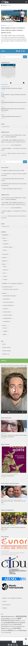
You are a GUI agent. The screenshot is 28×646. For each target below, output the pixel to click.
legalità (16, 626)
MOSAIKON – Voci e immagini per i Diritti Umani (12, 283)
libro (24, 626)
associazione (21, 616)
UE (4, 632)
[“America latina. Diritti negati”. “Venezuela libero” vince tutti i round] (14, 492)
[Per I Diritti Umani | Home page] (6, 2)
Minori (4, 334)
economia (20, 620)
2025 (13, 77)
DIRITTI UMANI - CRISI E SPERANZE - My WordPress (13, 140)
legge (18, 626)
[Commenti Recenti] (17, 83)
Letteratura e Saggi (7, 247)
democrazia (14, 618)
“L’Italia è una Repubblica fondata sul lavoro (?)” (11, 116)
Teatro (4, 250)
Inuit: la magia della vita (16, 145)
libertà (21, 626)
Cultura (3, 238)
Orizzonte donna (6, 312)
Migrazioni (3, 25)
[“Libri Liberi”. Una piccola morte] (14, 460)
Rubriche (4, 293)
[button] (14, 390)
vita (10, 632)
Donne (4, 328)
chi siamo (4, 601)
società (20, 630)
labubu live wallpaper (6, 148)
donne (17, 620)
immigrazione (11, 624)
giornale (6, 622)
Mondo (2, 92)
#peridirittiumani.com (7, 616)
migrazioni (7, 628)
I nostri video (5, 254)
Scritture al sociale (5, 86)
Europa (4, 276)
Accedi (4, 344)
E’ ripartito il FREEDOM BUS (10, 137)
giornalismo (11, 622)
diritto (15, 620)
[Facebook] (17, 51)
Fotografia (5, 244)
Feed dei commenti (6, 350)
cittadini (7, 618)
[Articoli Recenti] (4, 83)
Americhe (5, 270)
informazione (18, 624)
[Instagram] (21, 51)
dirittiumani (4, 620)
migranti (3, 628)
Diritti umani (10, 620)
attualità (3, 618)
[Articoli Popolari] (11, 83)
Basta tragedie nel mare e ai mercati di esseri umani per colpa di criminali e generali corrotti (13, 30)
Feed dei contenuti (6, 347)
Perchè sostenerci (6, 604)
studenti (2, 632)
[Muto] (22, 412)
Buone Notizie (6, 299)
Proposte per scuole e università (10, 289)
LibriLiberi (5, 308)
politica (10, 630)
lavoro (13, 626)
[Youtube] (24, 51)
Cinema (5, 240)
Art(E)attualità (5, 235)
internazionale (4, 626)
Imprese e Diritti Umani (8, 305)
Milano (11, 628)
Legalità (5, 331)
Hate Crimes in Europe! (8, 302)
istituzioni (10, 626)
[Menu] (26, 2)
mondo (14, 628)
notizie (18, 628)
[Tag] (23, 83)
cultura (10, 618)
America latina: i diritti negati (9, 295)
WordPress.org (5, 354)
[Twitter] (19, 51)
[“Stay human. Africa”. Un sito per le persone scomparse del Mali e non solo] (14, 518)
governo (3, 624)
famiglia (2, 622)
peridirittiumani (4, 630)
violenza (7, 632)
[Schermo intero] (25, 412)
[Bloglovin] (26, 51)
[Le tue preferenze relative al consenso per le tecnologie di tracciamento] (25, 643)
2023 (3, 77)
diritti (19, 618)
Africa (4, 266)
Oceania (5, 279)
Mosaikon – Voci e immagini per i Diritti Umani (12, 598)
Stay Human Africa (7, 318)
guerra (6, 624)
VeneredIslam (6, 321)
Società (2, 100)
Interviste (4, 257)
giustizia (22, 622)
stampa (24, 630)
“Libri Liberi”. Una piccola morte (7, 476)
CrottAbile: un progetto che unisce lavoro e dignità (11, 88)
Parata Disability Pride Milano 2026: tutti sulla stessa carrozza (14, 102)
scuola (14, 630)
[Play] (3, 412)
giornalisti (18, 622)
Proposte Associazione (7, 286)
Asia (4, 273)
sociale (17, 630)
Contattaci (4, 608)
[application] (14, 390)
